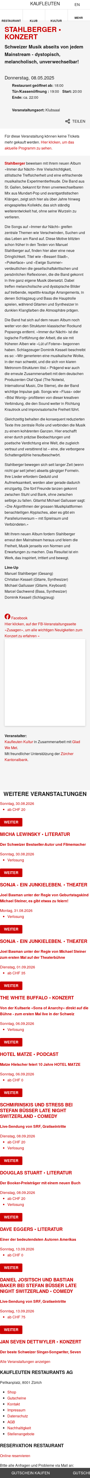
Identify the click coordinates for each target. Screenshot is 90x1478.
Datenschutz (17, 1416)
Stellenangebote (20, 1433)
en (77, 4)
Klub (34, 20)
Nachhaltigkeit (19, 1427)
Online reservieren (15, 1455)
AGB (11, 1421)
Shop (11, 1392)
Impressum (16, 1410)
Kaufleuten (45, 3)
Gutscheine (16, 1398)
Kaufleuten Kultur (19, 741)
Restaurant (11, 20)
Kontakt (13, 1404)
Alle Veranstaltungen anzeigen (25, 1361)
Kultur (56, 20)
